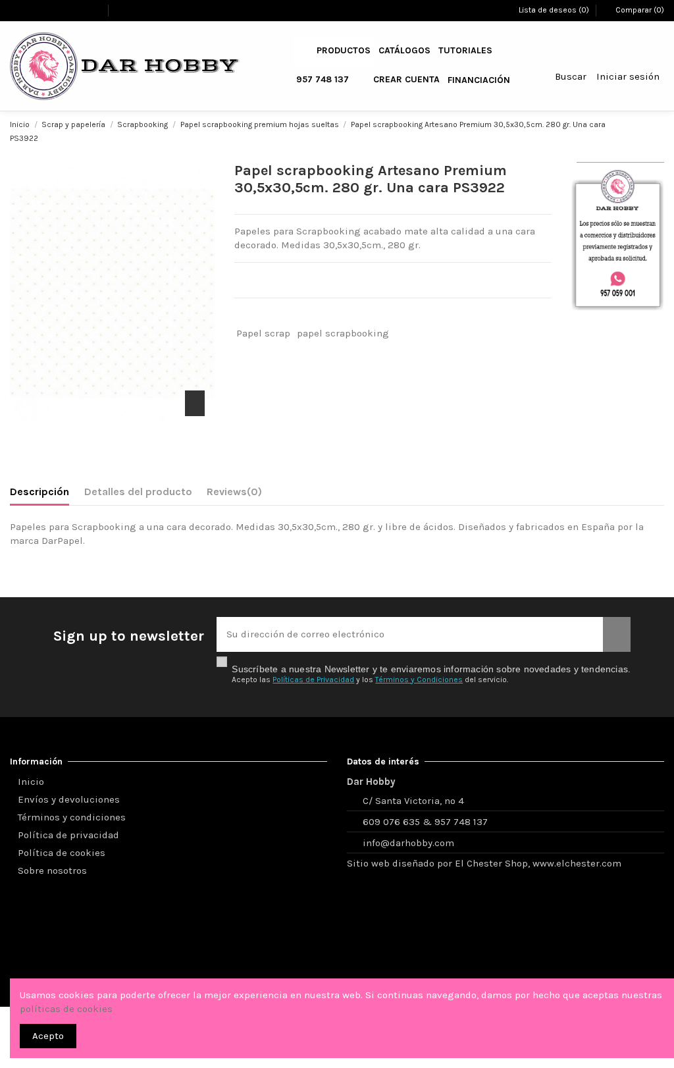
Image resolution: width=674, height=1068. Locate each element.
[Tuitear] (258, 315)
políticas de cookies (66, 1009)
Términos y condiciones (72, 817)
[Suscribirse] (617, 634)
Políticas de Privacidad (313, 679)
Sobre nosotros (52, 870)
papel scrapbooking (343, 333)
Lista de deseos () (553, 9)
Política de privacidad (68, 835)
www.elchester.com (578, 863)
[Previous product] (644, 131)
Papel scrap (263, 333)
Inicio (31, 782)
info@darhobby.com (408, 843)
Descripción (39, 491)
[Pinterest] (274, 315)
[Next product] (658, 131)
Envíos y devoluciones (69, 799)
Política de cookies (61, 853)
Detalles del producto (138, 491)
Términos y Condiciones (419, 679)
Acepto (48, 1036)
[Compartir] (242, 315)
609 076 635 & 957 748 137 (425, 822)
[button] (344, 51)
